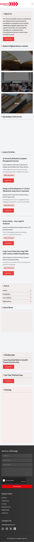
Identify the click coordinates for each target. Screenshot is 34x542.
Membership (5, 510)
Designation (6, 294)
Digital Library (7, 301)
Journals (4, 504)
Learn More (8, 39)
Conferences (5, 500)
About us (4, 497)
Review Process (6, 507)
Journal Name (7, 298)
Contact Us (8, 381)
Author (5, 290)
